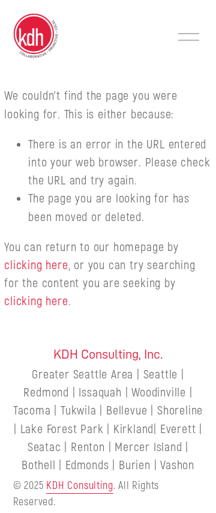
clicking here (36, 265)
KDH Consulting (79, 486)
